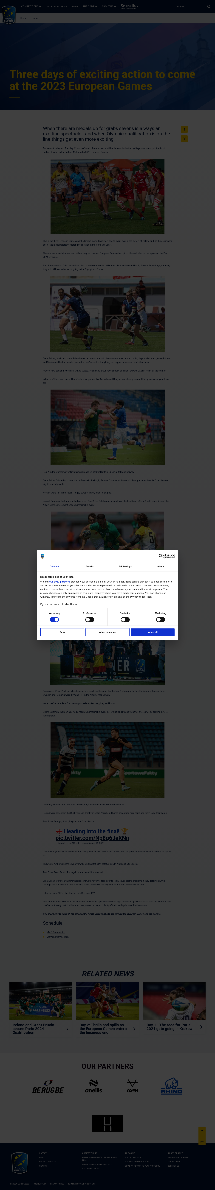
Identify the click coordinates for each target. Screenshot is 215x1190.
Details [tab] (90, 566)
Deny (62, 632)
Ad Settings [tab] (125, 566)
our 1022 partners (59, 581)
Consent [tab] (54, 566)
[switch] (89, 619)
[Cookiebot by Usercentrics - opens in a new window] (161, 556)
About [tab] (160, 566)
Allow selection (107, 632)
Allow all (153, 632)
